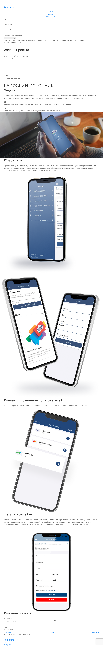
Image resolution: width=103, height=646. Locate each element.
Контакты (51, 14)
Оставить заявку (10, 38)
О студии (7, 632)
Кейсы (51, 12)
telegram (49, 17)
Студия (51, 9)
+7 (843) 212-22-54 (11, 640)
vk (55, 17)
